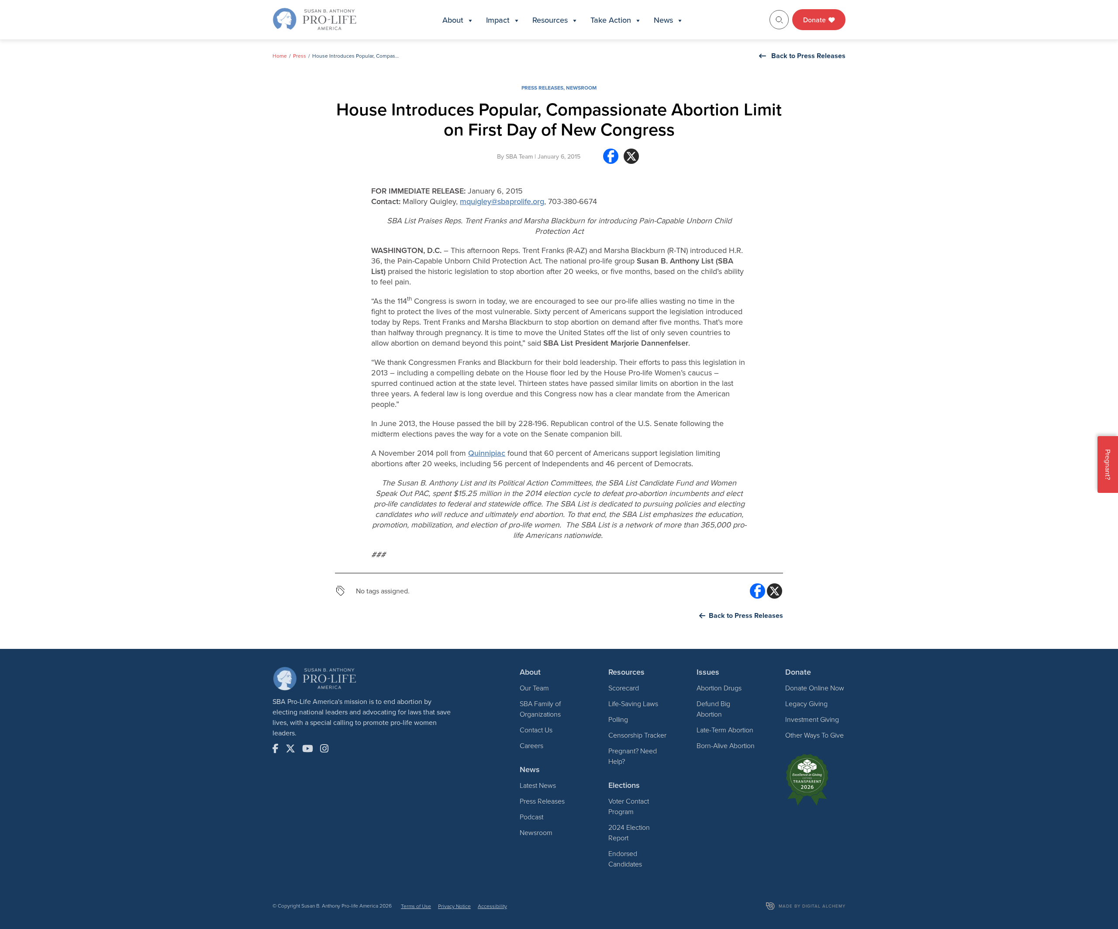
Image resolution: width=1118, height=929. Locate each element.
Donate (815, 19)
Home (280, 55)
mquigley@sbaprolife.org (502, 201)
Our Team (534, 688)
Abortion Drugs (719, 688)
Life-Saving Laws (633, 703)
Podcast (531, 817)
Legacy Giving (806, 703)
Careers (531, 745)
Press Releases (542, 87)
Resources (550, 19)
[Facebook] (610, 160)
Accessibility (492, 906)
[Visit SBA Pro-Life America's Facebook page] (276, 748)
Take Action (610, 19)
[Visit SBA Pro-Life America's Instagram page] (324, 748)
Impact (498, 19)
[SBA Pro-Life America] (314, 19)
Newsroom (581, 87)
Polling (618, 719)
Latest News (538, 785)
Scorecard (623, 688)
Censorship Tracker (637, 735)
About (452, 19)
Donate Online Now (814, 688)
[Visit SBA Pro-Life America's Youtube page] (307, 748)
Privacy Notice (454, 906)
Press (299, 55)
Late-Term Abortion (725, 730)
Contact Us (536, 730)
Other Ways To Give (814, 735)
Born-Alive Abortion (726, 745)
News (663, 19)
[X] (631, 160)
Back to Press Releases (808, 56)
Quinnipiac (486, 452)
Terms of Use (416, 906)
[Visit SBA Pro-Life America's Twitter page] (290, 748)
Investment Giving (812, 719)
